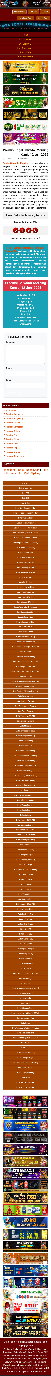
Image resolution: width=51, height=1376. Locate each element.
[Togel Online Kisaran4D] (25, 103)
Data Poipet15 (25, 929)
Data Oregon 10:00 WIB (25, 820)
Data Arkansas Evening (25, 780)
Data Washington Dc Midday (25, 607)
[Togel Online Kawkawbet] (25, 1138)
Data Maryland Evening (25, 785)
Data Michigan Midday (25, 1087)
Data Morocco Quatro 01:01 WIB (26, 533)
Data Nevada (25, 998)
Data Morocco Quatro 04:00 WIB (26, 661)
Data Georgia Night (25, 874)
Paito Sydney (32, 473)
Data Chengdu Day (25, 954)
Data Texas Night (25, 864)
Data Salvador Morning (25, 637)
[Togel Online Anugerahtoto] (25, 1271)
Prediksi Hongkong (14, 418)
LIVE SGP (33, 12)
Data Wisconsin (25, 746)
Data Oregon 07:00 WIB (25, 716)
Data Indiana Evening (25, 850)
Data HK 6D (25, 52)
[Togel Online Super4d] (25, 91)
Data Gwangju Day (25, 939)
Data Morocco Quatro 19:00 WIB (26, 973)
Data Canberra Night (25, 993)
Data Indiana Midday (25, 562)
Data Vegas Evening (25, 805)
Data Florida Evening (25, 800)
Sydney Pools (43, 18)
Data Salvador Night (26, 899)
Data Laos (25, 1048)
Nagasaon (41, 1349)
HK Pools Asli (40, 1371)
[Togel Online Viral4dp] (25, 139)
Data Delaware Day (25, 617)
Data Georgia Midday (25, 523)
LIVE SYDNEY (19, 12)
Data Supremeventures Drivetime (25, 681)
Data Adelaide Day (25, 924)
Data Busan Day (25, 934)
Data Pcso (25, 983)
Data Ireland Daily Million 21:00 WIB (25, 1013)
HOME (25, 35)
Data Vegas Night (25, 894)
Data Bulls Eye (25, 884)
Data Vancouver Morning (26, 830)
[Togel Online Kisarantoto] (25, 115)
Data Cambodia (25, 879)
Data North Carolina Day (25, 642)
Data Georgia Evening (25, 721)
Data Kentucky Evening (25, 859)
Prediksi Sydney (13, 423)
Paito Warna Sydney (23, 1352)
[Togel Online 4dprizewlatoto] (25, 1198)
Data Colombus (25, 959)
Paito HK (16, 473)
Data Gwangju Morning (25, 840)
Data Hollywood (25, 919)
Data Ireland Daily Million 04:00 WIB (25, 671)
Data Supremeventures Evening (25, 795)
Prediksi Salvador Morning (15, 163)
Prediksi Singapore (14, 414)
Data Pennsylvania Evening (25, 706)
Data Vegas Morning (25, 1072)
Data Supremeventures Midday (25, 543)
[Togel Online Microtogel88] (25, 1101)
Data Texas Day (25, 577)
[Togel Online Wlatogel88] (25, 1186)
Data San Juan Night (25, 909)
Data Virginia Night (25, 855)
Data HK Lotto (28, 1368)
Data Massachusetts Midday (25, 528)
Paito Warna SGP (40, 1352)
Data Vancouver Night (25, 1018)
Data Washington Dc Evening (25, 775)
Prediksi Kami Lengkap (16, 456)
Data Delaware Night (25, 770)
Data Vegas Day (25, 676)
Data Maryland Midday (25, 1082)
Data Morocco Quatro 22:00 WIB (26, 1038)
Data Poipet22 (25, 1043)
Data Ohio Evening (25, 741)
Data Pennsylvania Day (26, 592)
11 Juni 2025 (10, 159)
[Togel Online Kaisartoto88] (25, 1210)
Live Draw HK (25, 39)
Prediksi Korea (12, 439)
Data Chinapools (25, 944)
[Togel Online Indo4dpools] (25, 1222)
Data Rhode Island (25, 582)
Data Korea (25, 1023)
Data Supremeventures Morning (25, 1063)
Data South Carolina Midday (25, 538)
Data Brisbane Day (25, 914)
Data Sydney (25, 503)
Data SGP (25, 493)
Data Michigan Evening (25, 736)
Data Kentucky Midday (26, 567)
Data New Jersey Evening (25, 765)
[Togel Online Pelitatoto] (25, 127)
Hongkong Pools (25, 18)
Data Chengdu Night (25, 1058)
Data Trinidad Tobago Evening (25, 691)
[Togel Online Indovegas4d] (25, 1331)
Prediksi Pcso (12, 435)
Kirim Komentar (14, 393)
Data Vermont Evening (25, 701)
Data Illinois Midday (25, 597)
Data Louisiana (26, 845)
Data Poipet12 (25, 889)
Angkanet (18, 1362)
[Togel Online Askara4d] (25, 1162)
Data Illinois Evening (25, 810)
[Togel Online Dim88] (25, 79)
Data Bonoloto (25, 651)
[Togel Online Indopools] (25, 1307)
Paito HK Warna (9, 411)
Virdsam (8, 1349)
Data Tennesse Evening (25, 731)
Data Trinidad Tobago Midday (25, 513)
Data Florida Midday (25, 587)
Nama (9, 368)
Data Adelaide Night (25, 1033)
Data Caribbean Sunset (25, 686)
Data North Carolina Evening (25, 869)
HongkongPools (16, 1365)
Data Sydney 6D (25, 56)
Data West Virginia (25, 696)
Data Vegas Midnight (25, 949)
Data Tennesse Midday (25, 572)
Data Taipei (25, 1077)
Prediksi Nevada (13, 452)
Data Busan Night (26, 978)
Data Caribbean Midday (25, 548)
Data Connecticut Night (25, 835)
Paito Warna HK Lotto (11, 1368)
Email (8, 380)
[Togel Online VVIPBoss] (25, 66)
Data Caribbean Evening (25, 790)
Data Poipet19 (25, 968)
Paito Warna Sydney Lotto (35, 1365)
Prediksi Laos (12, 443)
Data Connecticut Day (25, 612)
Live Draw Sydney (25, 48)
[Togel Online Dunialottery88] (25, 1259)
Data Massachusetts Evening (25, 756)
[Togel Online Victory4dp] (25, 1125)
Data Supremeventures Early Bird (25, 988)
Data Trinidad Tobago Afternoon (25, 647)
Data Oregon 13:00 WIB (25, 904)
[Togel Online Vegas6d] (25, 1150)
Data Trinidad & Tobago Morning (25, 1028)
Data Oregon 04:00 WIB (25, 666)
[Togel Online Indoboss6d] (25, 1113)
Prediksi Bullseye (13, 431)
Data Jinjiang (25, 815)
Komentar (23, 159)
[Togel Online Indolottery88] (25, 1283)
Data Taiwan (25, 1003)
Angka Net (17, 1349)
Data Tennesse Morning (25, 1053)
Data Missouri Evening (26, 825)
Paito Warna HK (30, 1349)
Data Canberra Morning (25, 760)
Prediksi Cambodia (14, 427)
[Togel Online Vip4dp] (25, 1246)
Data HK (25, 498)
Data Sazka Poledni (25, 963)
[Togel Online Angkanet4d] (25, 1295)
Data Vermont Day (25, 553)
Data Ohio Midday (25, 518)
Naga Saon (32, 470)
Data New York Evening (25, 751)
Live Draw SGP (25, 44)
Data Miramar (25, 726)
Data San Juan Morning (25, 656)
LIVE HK (45, 12)
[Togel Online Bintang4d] (25, 1174)
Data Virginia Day (25, 627)
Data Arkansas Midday (25, 622)
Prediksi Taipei (12, 448)
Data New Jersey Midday (25, 508)
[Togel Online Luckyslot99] (25, 1234)
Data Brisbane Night (25, 1008)
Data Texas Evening (25, 711)
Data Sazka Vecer (26, 632)
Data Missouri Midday (25, 602)
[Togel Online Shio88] (25, 1319)
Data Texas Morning (26, 1067)
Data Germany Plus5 (25, 557)
